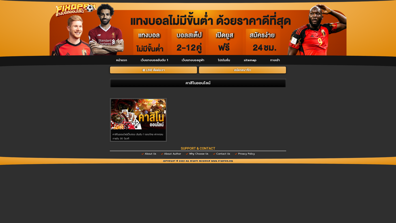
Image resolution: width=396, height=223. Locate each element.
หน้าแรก (121, 60)
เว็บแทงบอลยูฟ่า (193, 60)
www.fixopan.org (222, 161)
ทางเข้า (275, 60)
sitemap (250, 60)
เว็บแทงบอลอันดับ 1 (154, 60)
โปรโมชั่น (224, 60)
